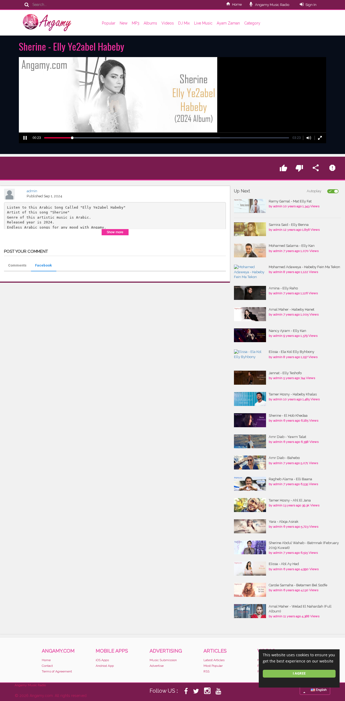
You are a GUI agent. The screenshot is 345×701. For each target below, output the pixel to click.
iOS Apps (102, 660)
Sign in (310, 5)
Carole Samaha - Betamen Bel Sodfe (298, 585)
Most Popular (213, 666)
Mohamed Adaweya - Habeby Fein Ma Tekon (304, 267)
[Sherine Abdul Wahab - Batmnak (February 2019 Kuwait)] (250, 548)
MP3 (135, 23)
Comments (17, 265)
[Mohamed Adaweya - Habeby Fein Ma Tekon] (250, 272)
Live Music (203, 23)
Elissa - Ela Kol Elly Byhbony (291, 352)
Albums (150, 23)
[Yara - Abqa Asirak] (250, 526)
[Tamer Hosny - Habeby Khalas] (250, 399)
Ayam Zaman (228, 23)
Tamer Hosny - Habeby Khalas (293, 394)
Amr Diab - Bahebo (284, 458)
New (123, 23)
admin (32, 191)
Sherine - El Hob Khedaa (288, 415)
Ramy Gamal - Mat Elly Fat (290, 201)
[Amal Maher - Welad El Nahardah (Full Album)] (250, 611)
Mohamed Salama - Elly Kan (292, 246)
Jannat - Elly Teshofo (285, 373)
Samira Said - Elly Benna (289, 225)
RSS (206, 671)
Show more (115, 232)
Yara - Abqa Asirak (283, 522)
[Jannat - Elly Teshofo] (250, 378)
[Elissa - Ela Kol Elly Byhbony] (250, 354)
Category (252, 23)
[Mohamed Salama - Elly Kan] (250, 250)
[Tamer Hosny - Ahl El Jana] (250, 505)
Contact (47, 666)
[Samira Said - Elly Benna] (250, 229)
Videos (167, 23)
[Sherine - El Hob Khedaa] (250, 420)
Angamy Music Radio (271, 5)
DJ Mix (184, 23)
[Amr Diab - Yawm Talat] (250, 441)
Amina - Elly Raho (283, 288)
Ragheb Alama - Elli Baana (290, 479)
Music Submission (163, 660)
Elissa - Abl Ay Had (284, 564)
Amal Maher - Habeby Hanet (291, 309)
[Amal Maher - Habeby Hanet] (250, 314)
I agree (299, 673)
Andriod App (105, 666)
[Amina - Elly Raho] (250, 293)
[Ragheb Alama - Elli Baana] (250, 484)
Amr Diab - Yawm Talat (287, 437)
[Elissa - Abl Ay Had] (250, 569)
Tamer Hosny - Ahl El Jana (290, 500)
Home (237, 4)
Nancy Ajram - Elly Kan (287, 331)
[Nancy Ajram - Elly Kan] (250, 335)
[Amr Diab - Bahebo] (250, 462)
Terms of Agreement (57, 671)
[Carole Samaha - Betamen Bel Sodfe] (250, 590)
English (321, 690)
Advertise (157, 666)
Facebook (43, 265)
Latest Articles (214, 660)
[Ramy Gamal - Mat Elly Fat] (250, 206)
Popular (108, 23)
